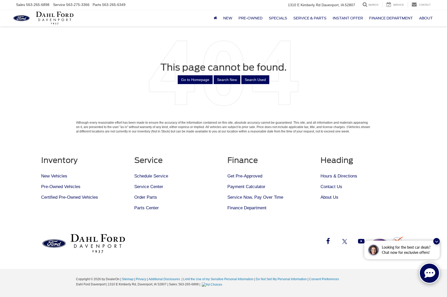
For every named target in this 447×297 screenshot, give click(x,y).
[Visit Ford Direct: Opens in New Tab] (213, 284)
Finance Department (246, 207)
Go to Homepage (195, 80)
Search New (227, 80)
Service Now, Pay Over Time (255, 197)
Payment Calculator (246, 186)
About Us (329, 197)
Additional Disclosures (164, 279)
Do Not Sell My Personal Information (281, 279)
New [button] (227, 18)
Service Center (148, 186)
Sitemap (127, 279)
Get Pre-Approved (244, 176)
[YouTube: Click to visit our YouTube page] (361, 242)
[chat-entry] (429, 273)
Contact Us (331, 186)
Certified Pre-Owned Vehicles (69, 197)
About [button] (426, 18)
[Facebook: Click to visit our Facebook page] (328, 242)
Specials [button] (278, 18)
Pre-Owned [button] (251, 18)
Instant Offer (348, 18)
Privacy (141, 279)
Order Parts (145, 197)
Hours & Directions (339, 176)
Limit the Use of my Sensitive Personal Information (218, 279)
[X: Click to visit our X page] (344, 242)
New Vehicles (54, 176)
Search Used (255, 80)
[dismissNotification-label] (436, 241)
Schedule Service (151, 176)
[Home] (215, 18)
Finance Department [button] (391, 18)
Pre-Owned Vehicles (60, 186)
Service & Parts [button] (309, 18)
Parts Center (146, 207)
